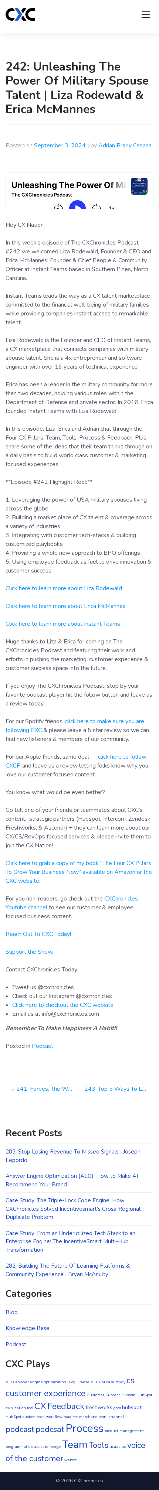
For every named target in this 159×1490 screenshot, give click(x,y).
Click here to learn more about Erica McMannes (66, 606)
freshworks (98, 1407)
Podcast (42, 1046)
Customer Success (103, 1395)
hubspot (132, 1407)
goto (117, 1408)
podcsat (49, 1429)
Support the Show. (29, 952)
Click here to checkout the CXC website (63, 1005)
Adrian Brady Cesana (125, 145)
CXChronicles (88, 1480)
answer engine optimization (40, 1382)
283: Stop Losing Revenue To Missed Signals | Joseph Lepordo (73, 1156)
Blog (12, 1312)
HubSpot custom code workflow (34, 1416)
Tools (98, 1445)
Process (84, 1428)
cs (130, 1380)
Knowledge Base (28, 1328)
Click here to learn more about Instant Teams (63, 624)
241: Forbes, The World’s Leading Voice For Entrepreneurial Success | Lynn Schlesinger (48, 1089)
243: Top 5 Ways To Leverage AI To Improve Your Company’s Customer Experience (118, 1089)
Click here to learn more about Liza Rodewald (64, 588)
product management (124, 1430)
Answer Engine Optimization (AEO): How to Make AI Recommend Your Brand (72, 1180)
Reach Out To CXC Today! (38, 934)
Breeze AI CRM (91, 1382)
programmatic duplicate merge (33, 1446)
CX (40, 1406)
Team (75, 1444)
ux (123, 1446)
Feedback (65, 1406)
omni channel (111, 1416)
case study (115, 1382)
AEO (10, 1382)
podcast (20, 1429)
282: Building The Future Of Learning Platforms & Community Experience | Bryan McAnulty (68, 1270)
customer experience (45, 1393)
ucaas (114, 1446)
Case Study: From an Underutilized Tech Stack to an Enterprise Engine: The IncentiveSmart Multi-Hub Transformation (70, 1242)
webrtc (70, 1460)
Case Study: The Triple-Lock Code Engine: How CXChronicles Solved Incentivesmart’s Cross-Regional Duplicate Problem (73, 1209)
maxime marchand (81, 1416)
